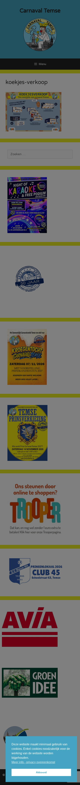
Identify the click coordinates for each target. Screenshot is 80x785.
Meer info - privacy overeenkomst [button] (33, 762)
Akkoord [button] (41, 772)
